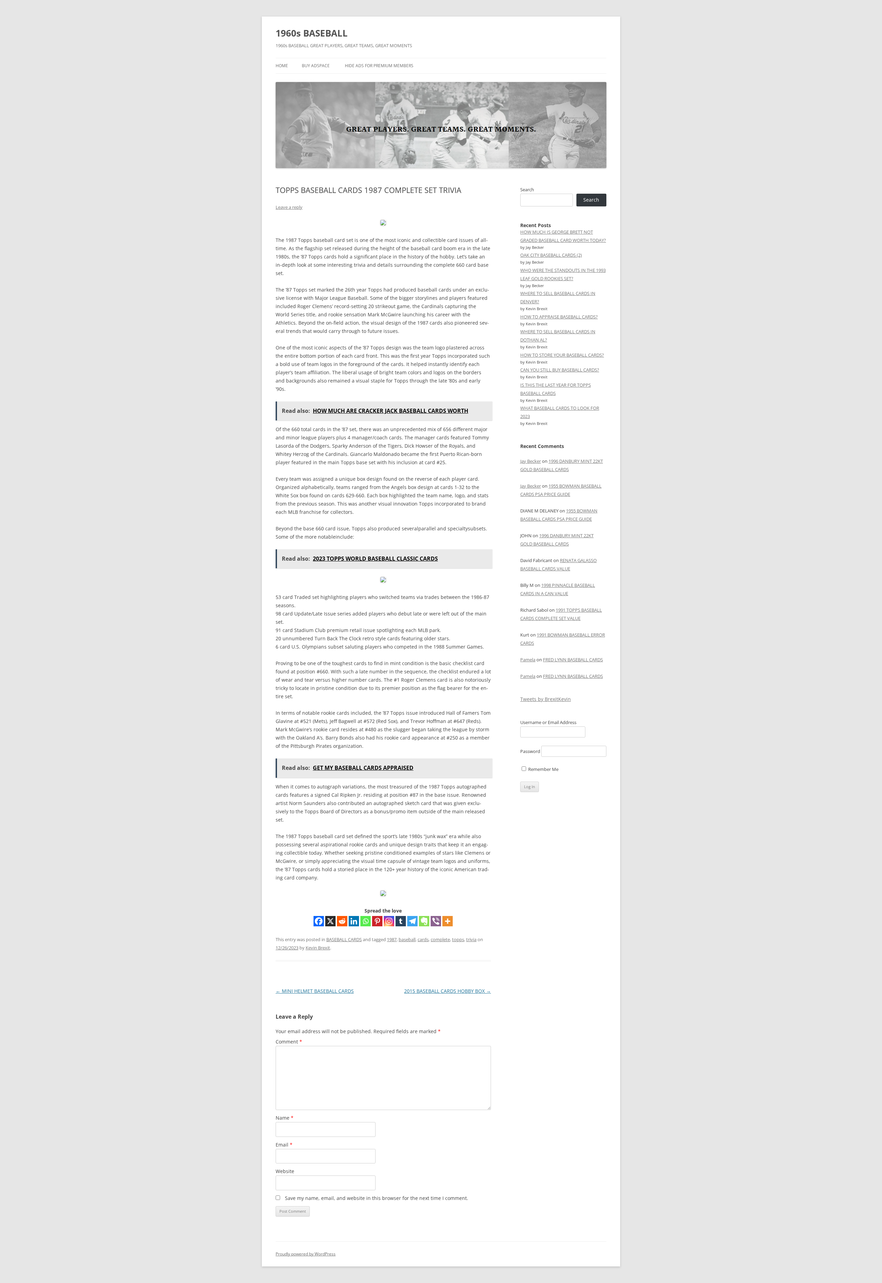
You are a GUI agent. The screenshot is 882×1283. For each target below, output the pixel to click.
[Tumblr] (401, 921)
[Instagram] (389, 921)
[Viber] (436, 921)
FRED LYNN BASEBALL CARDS (573, 659)
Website (285, 1171)
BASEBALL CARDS (344, 939)
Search (527, 189)
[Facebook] (319, 921)
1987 (392, 939)
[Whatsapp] (365, 921)
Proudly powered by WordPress (306, 1254)
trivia (471, 939)
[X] (330, 921)
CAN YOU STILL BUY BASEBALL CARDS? (559, 370)
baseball (407, 939)
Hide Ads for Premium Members (379, 66)
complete (440, 939)
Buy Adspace (316, 66)
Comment (289, 1041)
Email (284, 1144)
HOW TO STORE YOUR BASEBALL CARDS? (562, 355)
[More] (447, 921)
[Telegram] (412, 921)
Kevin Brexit (318, 948)
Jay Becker (530, 461)
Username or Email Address (548, 722)
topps (458, 939)
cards (423, 939)
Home (282, 66)
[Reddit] (342, 921)
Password (530, 751)
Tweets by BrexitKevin (545, 699)
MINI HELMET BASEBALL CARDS (315, 991)
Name (285, 1117)
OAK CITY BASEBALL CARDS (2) (551, 255)
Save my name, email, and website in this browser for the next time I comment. (376, 1198)
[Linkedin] (354, 921)
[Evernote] (424, 921)
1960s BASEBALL (312, 33)
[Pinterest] (377, 921)
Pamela (527, 659)
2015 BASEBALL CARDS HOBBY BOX (447, 991)
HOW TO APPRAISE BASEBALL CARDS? (559, 317)
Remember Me (542, 769)
